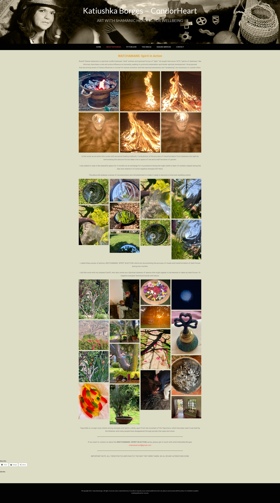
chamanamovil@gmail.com (140, 445)
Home (98, 47)
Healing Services (164, 47)
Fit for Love (131, 47)
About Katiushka (113, 47)
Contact (180, 47)
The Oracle (146, 47)
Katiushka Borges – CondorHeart (140, 10)
